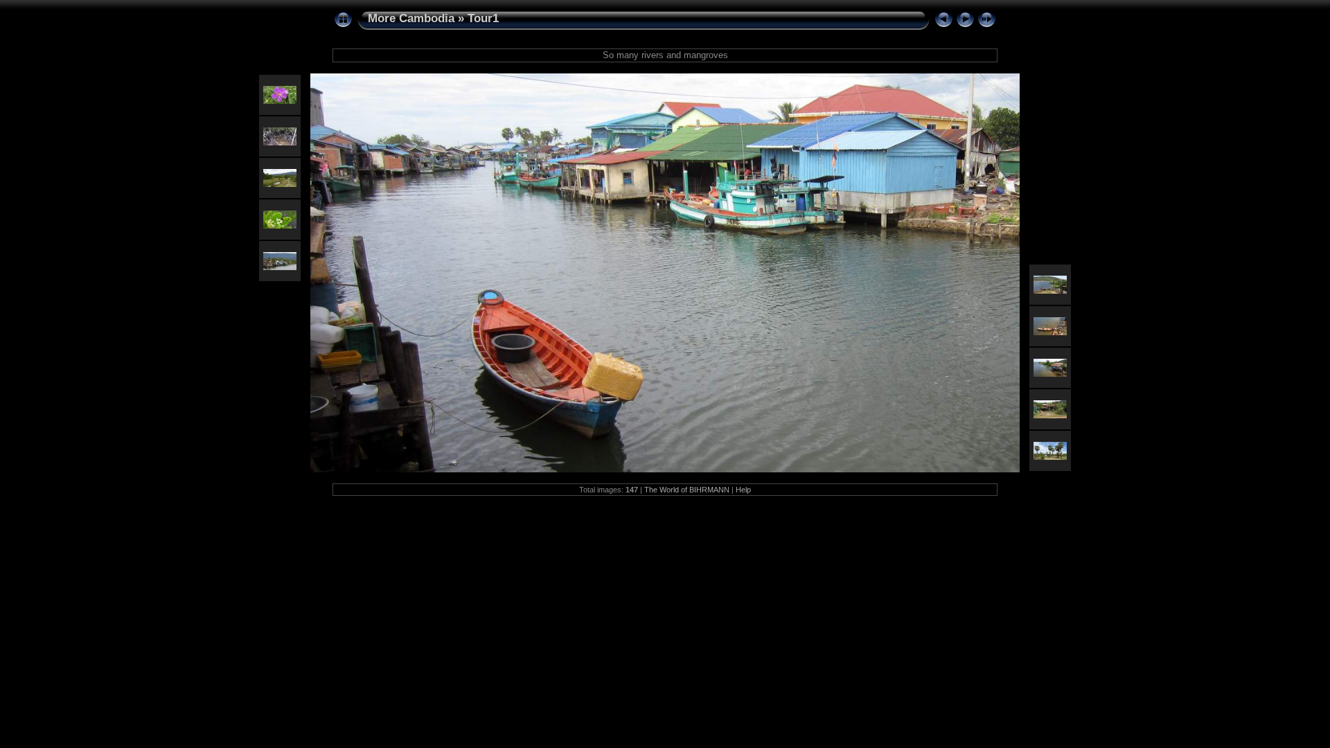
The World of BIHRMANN (686, 490)
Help (743, 490)
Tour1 (483, 18)
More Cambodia (411, 18)
